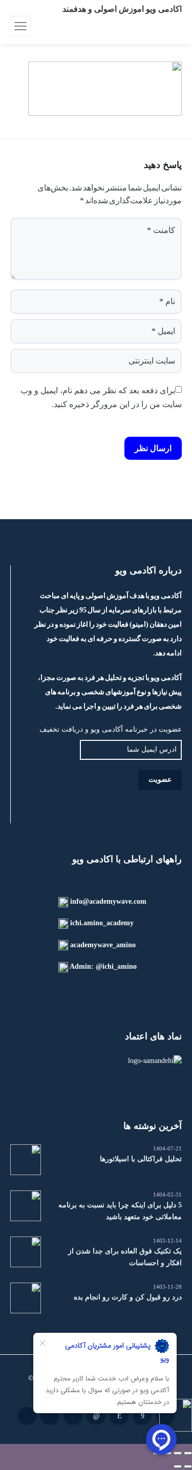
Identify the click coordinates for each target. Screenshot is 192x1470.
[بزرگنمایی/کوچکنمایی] (188, 1453)
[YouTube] (26, 1416)
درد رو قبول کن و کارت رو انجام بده (128, 1297)
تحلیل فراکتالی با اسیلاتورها (141, 1159)
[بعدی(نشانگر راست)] (178, 1466)
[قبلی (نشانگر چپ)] (188, 1466)
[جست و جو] (40, 26)
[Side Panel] (20, 26)
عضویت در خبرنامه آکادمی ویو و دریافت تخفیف (110, 729)
